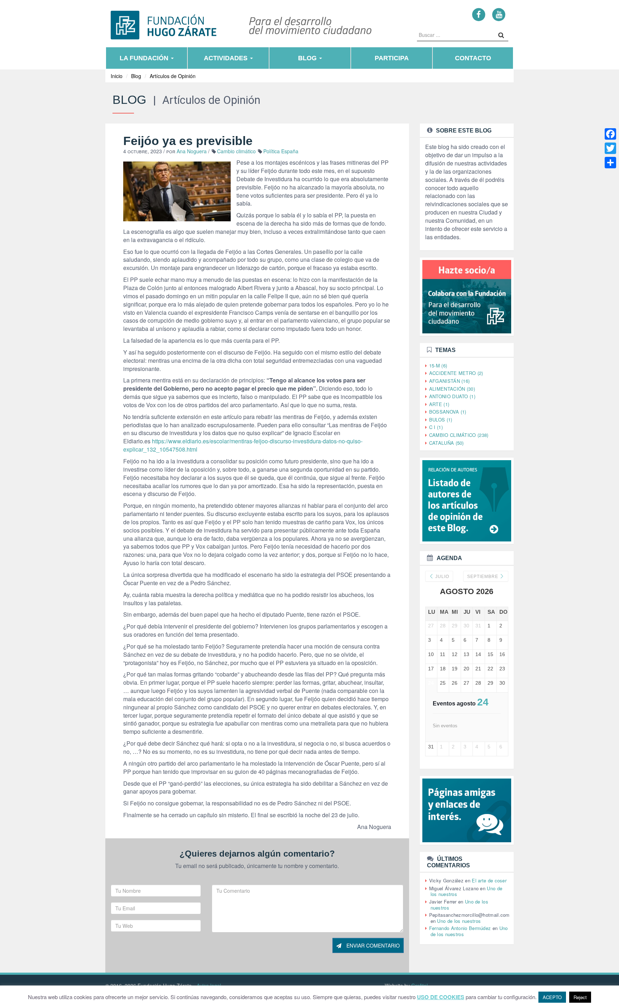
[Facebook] (478, 14)
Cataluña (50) (446, 442)
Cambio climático (236, 151)
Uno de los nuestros (459, 920)
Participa (392, 58)
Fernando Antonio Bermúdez (460, 928)
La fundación (145, 58)
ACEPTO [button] (552, 997)
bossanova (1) (447, 411)
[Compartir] (610, 162)
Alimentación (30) (452, 388)
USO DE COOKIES (440, 997)
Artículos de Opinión (173, 76)
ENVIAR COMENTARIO (372, 945)
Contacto (473, 58)
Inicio (117, 76)
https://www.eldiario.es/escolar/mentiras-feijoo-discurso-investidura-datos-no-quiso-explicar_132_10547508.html (243, 445)
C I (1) (436, 427)
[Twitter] (610, 148)
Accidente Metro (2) (456, 373)
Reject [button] (580, 997)
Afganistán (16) (449, 380)
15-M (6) (438, 365)
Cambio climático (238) (459, 435)
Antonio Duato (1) (452, 396)
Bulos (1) (440, 419)
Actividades (226, 58)
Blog (308, 58)
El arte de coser (489, 880)
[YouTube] (499, 14)
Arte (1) (439, 404)
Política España (280, 151)
